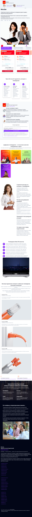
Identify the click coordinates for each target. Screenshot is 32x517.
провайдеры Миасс (3, 480)
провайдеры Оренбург (4, 489)
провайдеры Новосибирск (4, 486)
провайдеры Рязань (3, 493)
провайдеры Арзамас (4, 464)
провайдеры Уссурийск (4, 499)
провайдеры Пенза (3, 492)
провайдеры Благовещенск (4, 469)
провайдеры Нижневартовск (4, 483)
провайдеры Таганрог (4, 496)
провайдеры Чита (3, 502)
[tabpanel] (16, 62)
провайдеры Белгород (4, 467)
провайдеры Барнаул (4, 466)
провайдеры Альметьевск (4, 463)
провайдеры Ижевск (3, 473)
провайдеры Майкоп (3, 479)
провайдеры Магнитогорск (4, 477)
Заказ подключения (16, 130)
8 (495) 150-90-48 (19, 6)
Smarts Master (12, 509)
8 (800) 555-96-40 (12, 106)
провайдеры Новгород (4, 470)
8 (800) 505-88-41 (9, 6)
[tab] (6, 48)
